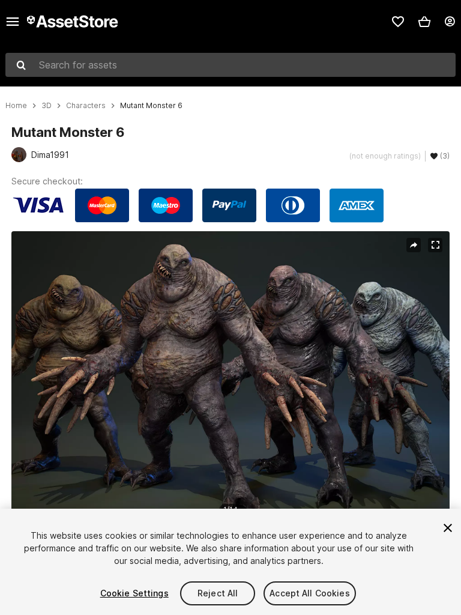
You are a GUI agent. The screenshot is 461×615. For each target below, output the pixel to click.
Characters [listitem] (86, 105)
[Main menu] (13, 22)
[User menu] (450, 22)
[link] (398, 21)
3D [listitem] (46, 105)
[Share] (413, 245)
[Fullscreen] (435, 245)
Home (16, 105)
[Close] (448, 528)
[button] (424, 21)
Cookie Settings (134, 593)
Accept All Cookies (310, 593)
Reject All (217, 593)
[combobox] (230, 65)
